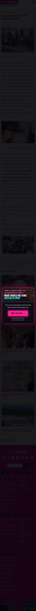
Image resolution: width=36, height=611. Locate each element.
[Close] (31, 290)
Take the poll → (18, 313)
